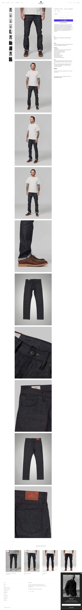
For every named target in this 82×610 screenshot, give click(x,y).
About (5, 584)
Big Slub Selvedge (27, 573)
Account (70, 2)
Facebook (5, 600)
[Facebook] (28, 591)
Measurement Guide (7, 589)
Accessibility (6, 597)
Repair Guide (6, 590)
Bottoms (8, 2)
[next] (79, 561)
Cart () (78, 2)
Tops (12, 2)
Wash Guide (5, 592)
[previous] (3, 561)
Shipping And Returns (7, 587)
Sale (22, 2)
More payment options (63, 22)
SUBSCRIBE (71, 607)
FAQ (4, 586)
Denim (3, 2)
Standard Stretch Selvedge (11, 573)
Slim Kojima (44, 573)
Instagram (5, 598)
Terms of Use (6, 595)
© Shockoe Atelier (7, 607)
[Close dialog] (81, 573)
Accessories (17, 2)
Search (74, 2)
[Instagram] (30, 591)
